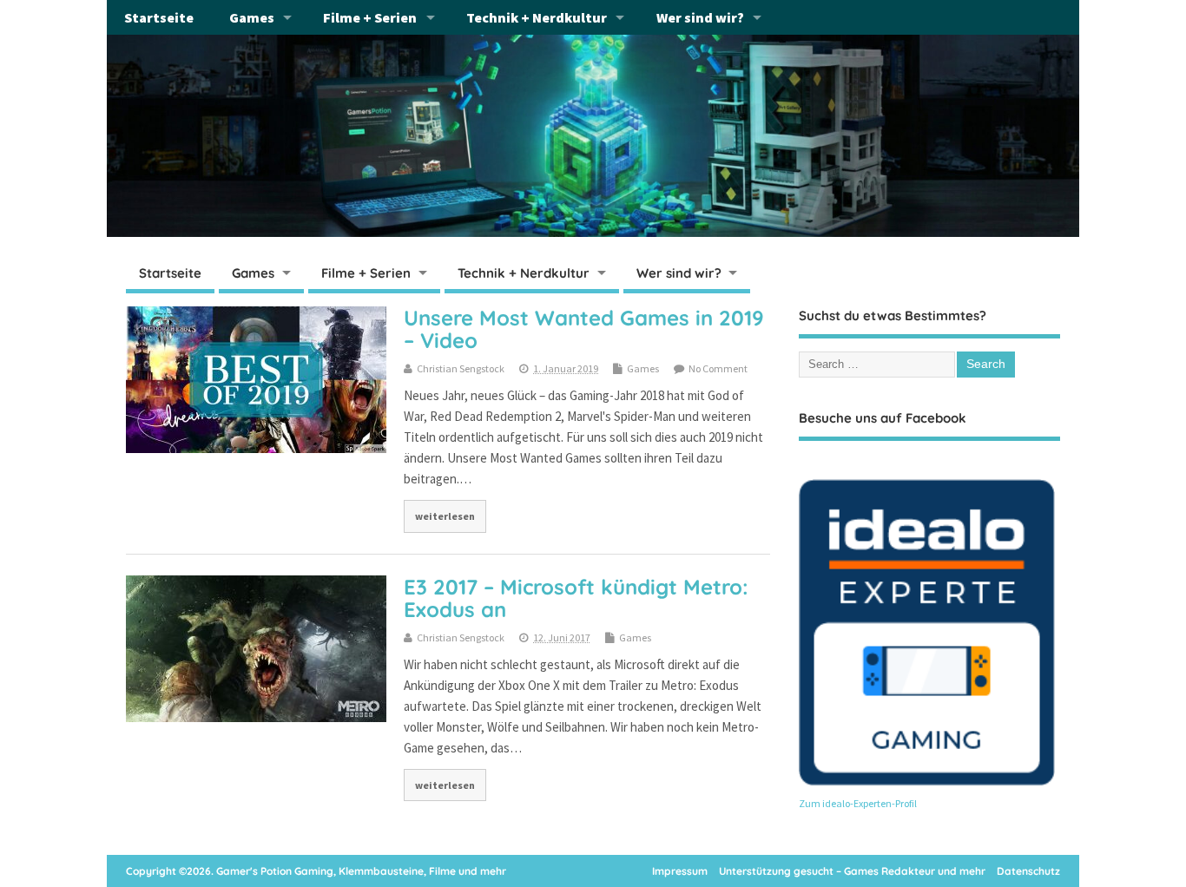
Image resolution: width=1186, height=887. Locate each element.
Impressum (680, 870)
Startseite (159, 17)
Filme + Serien (370, 17)
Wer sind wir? (700, 17)
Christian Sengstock (460, 368)
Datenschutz (1028, 870)
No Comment (718, 368)
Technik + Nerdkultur (536, 17)
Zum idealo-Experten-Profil (858, 803)
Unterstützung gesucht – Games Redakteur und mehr (852, 870)
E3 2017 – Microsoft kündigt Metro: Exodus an (576, 598)
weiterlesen (445, 515)
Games (251, 17)
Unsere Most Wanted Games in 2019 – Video (584, 329)
